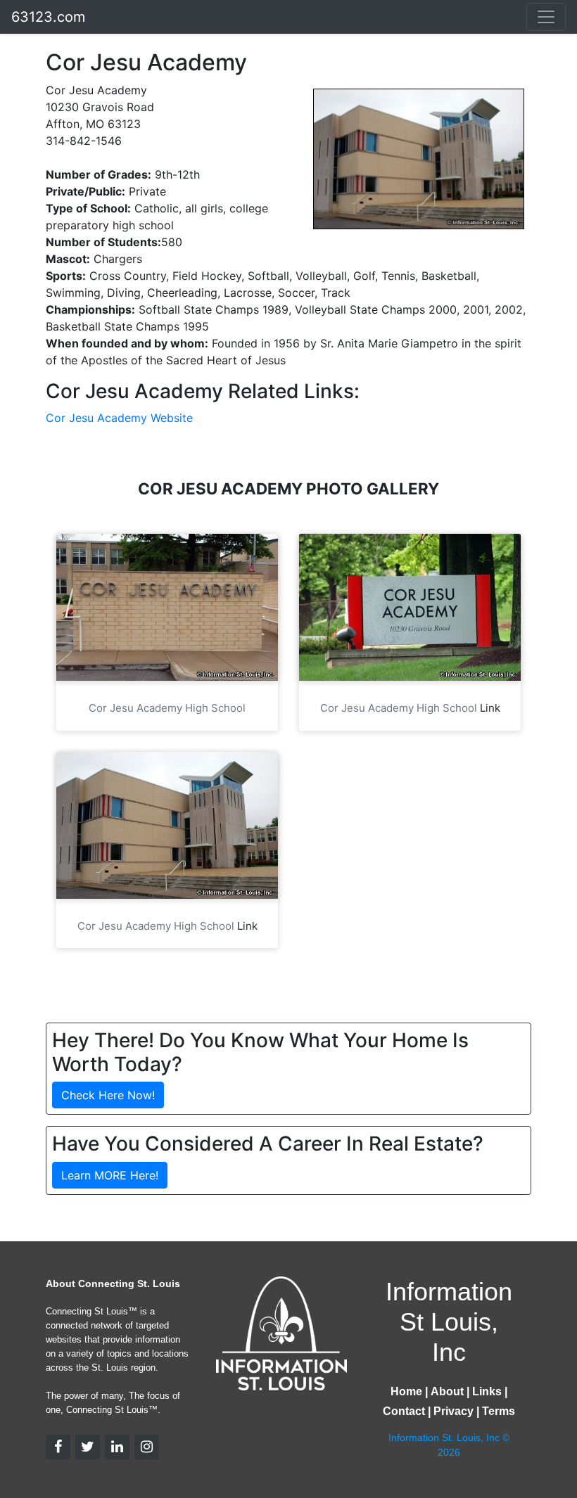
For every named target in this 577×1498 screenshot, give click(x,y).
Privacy (453, 1411)
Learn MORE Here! (109, 1175)
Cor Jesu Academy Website (119, 418)
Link (490, 708)
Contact (404, 1411)
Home (406, 1391)
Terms (498, 1411)
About (447, 1391)
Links (487, 1391)
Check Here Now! (108, 1095)
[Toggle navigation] (546, 17)
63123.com (48, 16)
